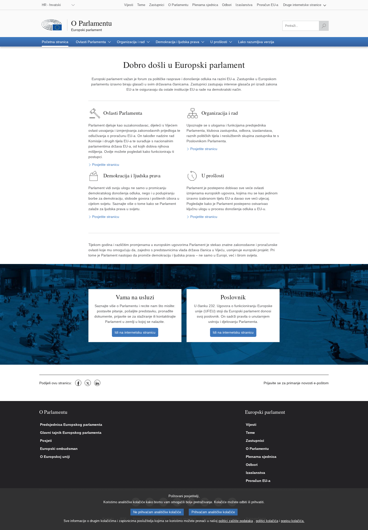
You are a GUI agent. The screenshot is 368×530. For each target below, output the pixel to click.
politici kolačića (267, 521)
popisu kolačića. (292, 521)
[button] (305, 5)
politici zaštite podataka (236, 521)
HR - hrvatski (51, 5)
